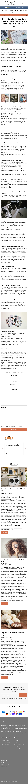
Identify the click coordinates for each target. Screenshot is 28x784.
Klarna (2, 762)
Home (2, 10)
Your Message (4, 414)
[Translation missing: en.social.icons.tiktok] (14, 707)
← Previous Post (13, 384)
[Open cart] (24, 3)
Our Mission (16, 740)
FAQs (2, 746)
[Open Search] (22, 3)
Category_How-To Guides (16, 528)
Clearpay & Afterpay (5, 764)
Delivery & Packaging (5, 742)
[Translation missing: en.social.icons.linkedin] (6, 707)
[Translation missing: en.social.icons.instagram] (9, 707)
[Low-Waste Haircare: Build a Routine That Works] (14, 548)
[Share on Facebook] (11, 376)
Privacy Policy (17, 748)
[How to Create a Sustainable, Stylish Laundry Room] (14, 477)
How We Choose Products (19, 744)
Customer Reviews (5, 740)
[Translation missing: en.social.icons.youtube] (20, 707)
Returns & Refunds (5, 744)
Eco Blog (16, 746)
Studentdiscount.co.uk (6, 768)
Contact (2, 748)
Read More (4, 532)
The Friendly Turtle (13, 781)
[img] (14, 438)
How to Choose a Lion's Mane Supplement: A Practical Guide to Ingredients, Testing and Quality (13, 632)
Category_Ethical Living (6, 528)
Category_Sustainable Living (7, 529)
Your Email (3, 407)
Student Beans (4, 766)
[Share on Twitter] (14, 376)
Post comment (14, 429)
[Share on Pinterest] (16, 376)
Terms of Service (17, 750)
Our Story (16, 742)
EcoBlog (5, 10)
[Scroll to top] (25, 780)
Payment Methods (4, 760)
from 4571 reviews (9, 439)
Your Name (3, 401)
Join (23, 695)
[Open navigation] (1, 3)
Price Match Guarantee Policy (20, 752)
